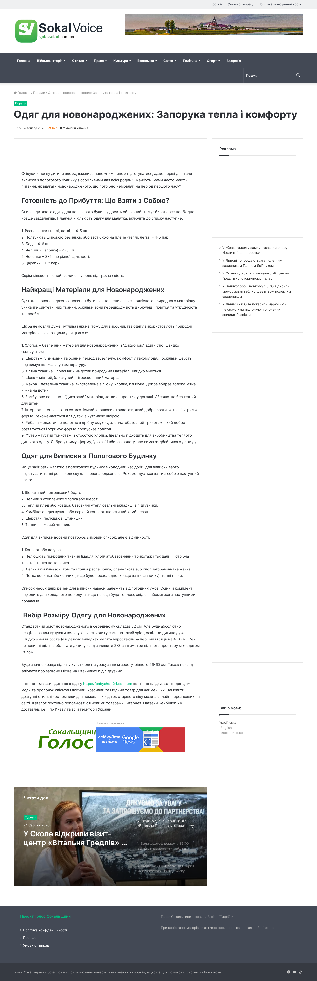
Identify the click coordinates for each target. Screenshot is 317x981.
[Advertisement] (111, 150)
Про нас (216, 4)
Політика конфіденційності (279, 4)
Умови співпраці (240, 4)
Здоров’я (234, 61)
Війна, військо (35, 817)
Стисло (78, 61)
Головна (23, 61)
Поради (39, 93)
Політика (190, 61)
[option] (110, 836)
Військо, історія (49, 61)
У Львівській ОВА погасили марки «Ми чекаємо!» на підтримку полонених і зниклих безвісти (254, 309)
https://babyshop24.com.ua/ (107, 683)
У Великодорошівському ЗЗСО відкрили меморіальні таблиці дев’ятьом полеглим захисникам (76, 838)
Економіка (145, 61)
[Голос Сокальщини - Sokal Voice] (59, 31)
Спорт (212, 61)
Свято (168, 61)
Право (99, 61)
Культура (120, 61)
